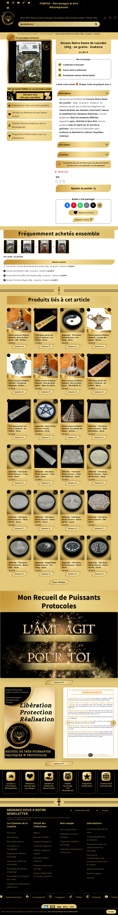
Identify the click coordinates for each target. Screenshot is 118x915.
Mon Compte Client (68, 829)
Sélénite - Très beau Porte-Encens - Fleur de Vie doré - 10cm (98, 474)
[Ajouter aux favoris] (8, 310)
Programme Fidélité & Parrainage (16, 855)
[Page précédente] (67, 723)
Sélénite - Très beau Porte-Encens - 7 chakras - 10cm (18, 474)
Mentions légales (94, 873)
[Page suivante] (113, 723)
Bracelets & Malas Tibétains (41, 859)
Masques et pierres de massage (43, 867)
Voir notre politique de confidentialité (63, 912)
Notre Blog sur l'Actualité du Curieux (18, 878)
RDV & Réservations (15, 841)
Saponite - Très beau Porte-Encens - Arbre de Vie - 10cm (98, 565)
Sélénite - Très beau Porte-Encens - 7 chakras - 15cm (45, 474)
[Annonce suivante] (83, 5)
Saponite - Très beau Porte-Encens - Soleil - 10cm (72, 565)
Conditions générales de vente (97, 831)
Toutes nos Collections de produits (17, 863)
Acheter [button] (58, 682)
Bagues (37, 832)
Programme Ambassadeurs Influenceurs (18, 885)
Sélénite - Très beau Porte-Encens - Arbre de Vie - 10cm (45, 519)
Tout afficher (59, 582)
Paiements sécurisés (95, 869)
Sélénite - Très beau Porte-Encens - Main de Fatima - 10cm (97, 428)
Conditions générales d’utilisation (96, 838)
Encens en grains (47, 34)
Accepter (111, 912)
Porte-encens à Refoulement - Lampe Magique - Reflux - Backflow (98, 337)
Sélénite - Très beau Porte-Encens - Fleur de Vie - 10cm (18, 519)
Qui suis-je (11, 832)
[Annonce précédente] (34, 5)
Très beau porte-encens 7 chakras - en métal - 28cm (44, 337)
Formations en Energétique (13, 847)
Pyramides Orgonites (43, 846)
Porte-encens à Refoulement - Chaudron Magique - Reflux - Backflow (19, 383)
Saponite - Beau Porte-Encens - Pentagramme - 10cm (45, 428)
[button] (25, 18)
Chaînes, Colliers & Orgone (42, 852)
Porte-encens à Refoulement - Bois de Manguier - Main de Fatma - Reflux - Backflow (45, 383)
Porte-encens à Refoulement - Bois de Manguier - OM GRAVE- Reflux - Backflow (72, 383)
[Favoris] (110, 18)
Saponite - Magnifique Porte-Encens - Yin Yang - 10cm (45, 565)
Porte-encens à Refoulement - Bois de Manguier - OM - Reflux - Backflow (19, 337)
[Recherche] (96, 24)
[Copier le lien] (99, 205)
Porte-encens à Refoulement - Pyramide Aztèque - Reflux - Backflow (72, 428)
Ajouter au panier (59, 262)
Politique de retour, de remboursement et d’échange (96, 847)
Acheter (18, 346)
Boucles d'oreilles (41, 837)
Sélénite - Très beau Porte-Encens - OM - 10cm (97, 519)
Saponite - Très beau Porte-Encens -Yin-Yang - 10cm (71, 337)
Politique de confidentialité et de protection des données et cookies (97, 860)
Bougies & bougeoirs (42, 841)
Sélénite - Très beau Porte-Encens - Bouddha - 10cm (18, 565)
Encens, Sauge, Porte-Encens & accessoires (43, 875)
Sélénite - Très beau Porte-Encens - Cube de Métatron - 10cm (71, 474)
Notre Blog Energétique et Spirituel (17, 870)
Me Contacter (13, 837)
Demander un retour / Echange (69, 835)
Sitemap (90, 878)
